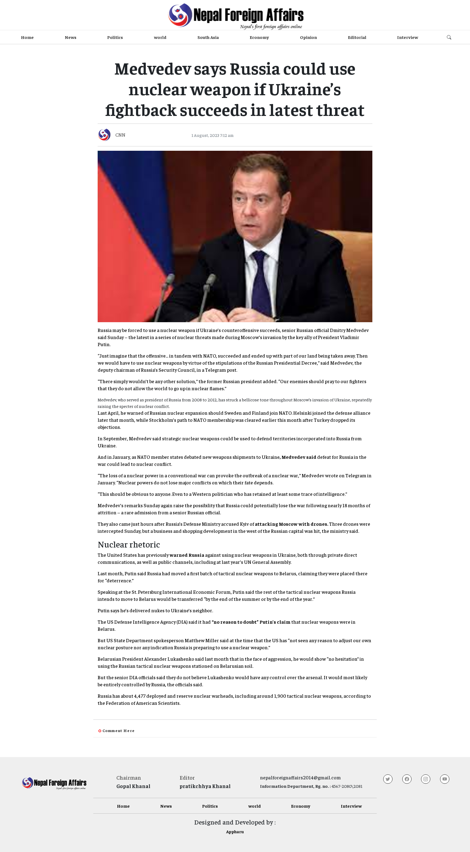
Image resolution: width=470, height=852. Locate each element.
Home (27, 37)
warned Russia (186, 555)
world (160, 37)
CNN (120, 134)
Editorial (357, 37)
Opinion (308, 37)
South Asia (208, 37)
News (70, 37)
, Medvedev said (298, 457)
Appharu (235, 831)
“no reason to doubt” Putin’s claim (251, 622)
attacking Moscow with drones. (291, 524)
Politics (115, 37)
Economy (259, 37)
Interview (407, 37)
